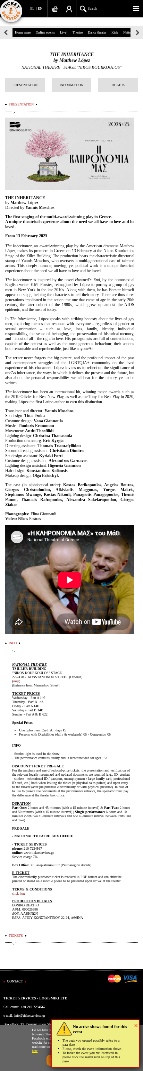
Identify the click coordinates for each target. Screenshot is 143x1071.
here (34, 1051)
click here (18, 893)
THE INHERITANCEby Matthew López (72, 57)
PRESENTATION (24, 85)
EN (40, 8)
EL (32, 8)
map (16, 681)
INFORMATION (71, 85)
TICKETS (118, 85)
